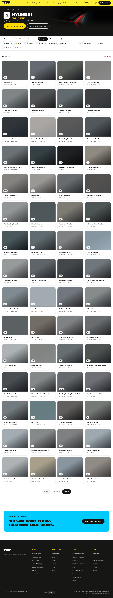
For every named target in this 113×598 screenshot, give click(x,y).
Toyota (54, 560)
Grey (44, 39)
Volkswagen (55, 554)
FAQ (77, 3)
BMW (53, 557)
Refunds (95, 567)
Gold (19, 47)
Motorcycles (35, 560)
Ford (53, 567)
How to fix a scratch (78, 564)
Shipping (95, 564)
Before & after (76, 574)
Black (54, 39)
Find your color (104, 3)
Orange (32, 43)
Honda (54, 564)
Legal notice (96, 554)
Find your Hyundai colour (15, 26)
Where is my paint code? (38, 26)
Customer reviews (68, 3)
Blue (65, 39)
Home (5, 10)
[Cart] (96, 3)
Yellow (20, 43)
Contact (74, 581)
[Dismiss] (23, 592)
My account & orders (78, 554)
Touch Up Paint (20, 3)
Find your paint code (45, 3)
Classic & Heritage (37, 564)
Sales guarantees (77, 577)
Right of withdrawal (98, 560)
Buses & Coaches (37, 574)
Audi (53, 570)
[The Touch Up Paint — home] (6, 2)
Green (9, 43)
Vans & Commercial (37, 567)
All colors (8, 39)
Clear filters (107, 56)
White (21, 39)
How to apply (57, 3)
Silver (32, 39)
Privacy (95, 570)
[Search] (80, 43)
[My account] (91, 3)
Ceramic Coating (32, 3)
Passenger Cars (36, 557)
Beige (8, 47)
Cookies (95, 574)
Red (43, 43)
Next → (66, 491)
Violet (54, 43)
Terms (94, 557)
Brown (65, 43)
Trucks (34, 570)
